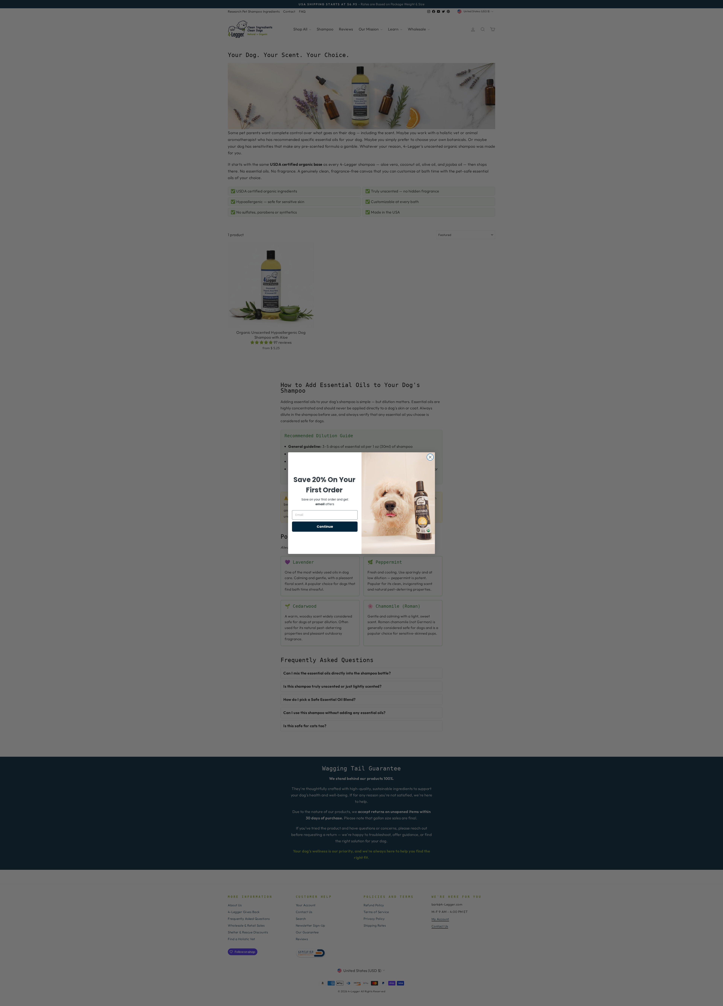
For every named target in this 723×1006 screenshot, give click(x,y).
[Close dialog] (430, 457)
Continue (325, 526)
